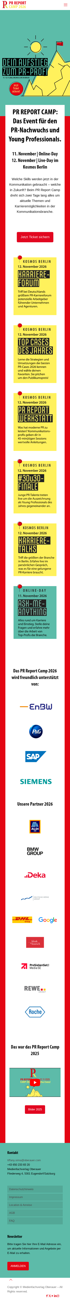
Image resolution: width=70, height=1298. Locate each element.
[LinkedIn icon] (55, 1296)
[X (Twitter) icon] (49, 1296)
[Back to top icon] (10, 1279)
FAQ (11, 1220)
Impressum (16, 1197)
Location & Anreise (20, 1205)
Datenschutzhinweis (21, 1189)
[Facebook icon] (47, 1296)
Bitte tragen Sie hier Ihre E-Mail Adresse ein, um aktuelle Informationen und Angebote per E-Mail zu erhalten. (34, 1249)
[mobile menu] (65, 5)
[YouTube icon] (52, 1296)
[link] (35, 285)
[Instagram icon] (58, 1296)
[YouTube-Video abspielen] (35, 1082)
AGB (12, 1212)
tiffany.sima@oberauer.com (24, 1160)
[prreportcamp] (14, 5)
